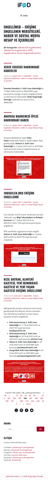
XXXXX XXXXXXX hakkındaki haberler (21, 69)
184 (14, 398)
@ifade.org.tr (18, 452)
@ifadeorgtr (17, 447)
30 (25, 395)
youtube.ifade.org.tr (19, 455)
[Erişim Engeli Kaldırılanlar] (29, 53)
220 (32, 401)
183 (8, 398)
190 (6, 401)
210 (27, 401)
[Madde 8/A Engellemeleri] (29, 47)
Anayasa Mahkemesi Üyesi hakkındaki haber (21, 118)
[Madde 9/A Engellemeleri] (15, 50)
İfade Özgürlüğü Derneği (33, 476)
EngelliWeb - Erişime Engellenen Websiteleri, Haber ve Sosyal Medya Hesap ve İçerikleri (23, 78)
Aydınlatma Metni (13, 476)
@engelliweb (29, 447)
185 (19, 398)
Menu (25, 15)
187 (30, 398)
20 (21, 395)
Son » (28, 404)
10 (17, 395)
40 (30, 395)
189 (41, 398)
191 (12, 401)
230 (37, 401)
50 (34, 395)
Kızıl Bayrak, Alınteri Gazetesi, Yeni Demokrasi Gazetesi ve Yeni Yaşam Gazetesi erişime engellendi (23, 285)
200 (21, 401)
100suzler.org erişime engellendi (19, 195)
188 (36, 398)
